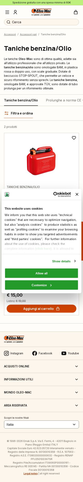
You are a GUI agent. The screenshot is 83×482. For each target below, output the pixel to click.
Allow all (41, 273)
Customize (39, 285)
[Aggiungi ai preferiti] (74, 137)
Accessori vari (28, 34)
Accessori (10, 34)
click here (43, 248)
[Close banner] (77, 194)
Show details (61, 261)
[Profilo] (15, 12)
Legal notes (31, 473)
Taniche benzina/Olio (21, 100)
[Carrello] (76, 12)
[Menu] (7, 12)
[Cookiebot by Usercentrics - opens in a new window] (54, 194)
